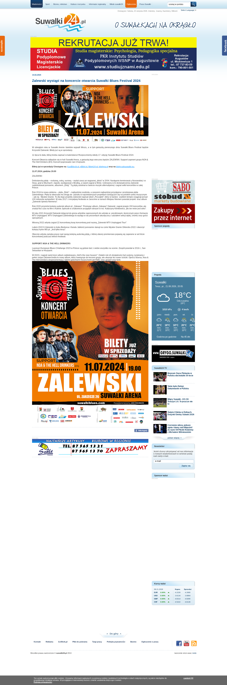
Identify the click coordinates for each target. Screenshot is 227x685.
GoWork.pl (62, 642)
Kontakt (37, 642)
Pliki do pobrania (79, 642)
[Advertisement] (173, 125)
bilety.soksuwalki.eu (125, 167)
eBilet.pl (83, 167)
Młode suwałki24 (116, 4)
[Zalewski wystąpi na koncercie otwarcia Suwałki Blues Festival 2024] (90, 142)
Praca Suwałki (145, 4)
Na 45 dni (185, 337)
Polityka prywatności (116, 642)
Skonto (133, 642)
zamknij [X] (188, 678)
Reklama (49, 642)
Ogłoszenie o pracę (149, 642)
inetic (194, 653)
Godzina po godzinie (167, 337)
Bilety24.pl (93, 167)
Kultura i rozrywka (78, 4)
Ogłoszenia (131, 4)
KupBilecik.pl (73, 167)
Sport (47, 4)
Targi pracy (97, 642)
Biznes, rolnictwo (60, 4)
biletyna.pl (103, 167)
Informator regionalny (97, 4)
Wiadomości (37, 4)
